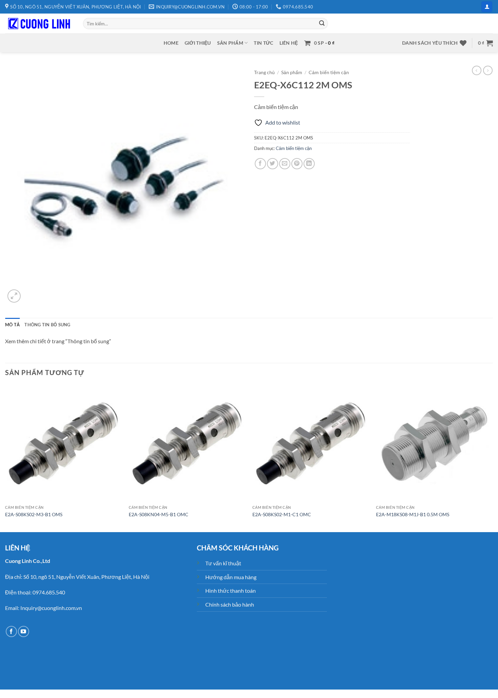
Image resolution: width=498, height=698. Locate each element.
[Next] (492, 457)
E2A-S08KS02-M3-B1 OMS (33, 514)
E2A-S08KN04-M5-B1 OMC (158, 514)
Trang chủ (264, 72)
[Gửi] (322, 23)
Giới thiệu (198, 43)
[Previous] (5, 457)
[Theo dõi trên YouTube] (23, 631)
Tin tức (263, 43)
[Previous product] (488, 70)
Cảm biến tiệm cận (329, 72)
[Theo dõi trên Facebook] (11, 631)
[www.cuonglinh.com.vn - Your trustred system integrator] (39, 23)
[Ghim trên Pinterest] (297, 163)
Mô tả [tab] (12, 324)
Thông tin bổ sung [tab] (47, 324)
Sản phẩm (230, 43)
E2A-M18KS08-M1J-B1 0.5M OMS (412, 514)
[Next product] (476, 70)
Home (171, 43)
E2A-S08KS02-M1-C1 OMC (281, 514)
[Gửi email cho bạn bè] (284, 163)
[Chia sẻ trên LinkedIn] (309, 163)
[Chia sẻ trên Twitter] (272, 163)
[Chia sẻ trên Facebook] (260, 163)
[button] (486, 7)
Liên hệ (288, 43)
